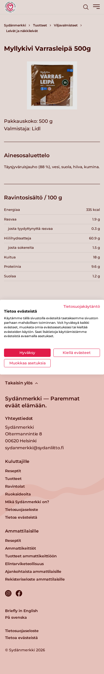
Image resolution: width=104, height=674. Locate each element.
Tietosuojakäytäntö (81, 306)
